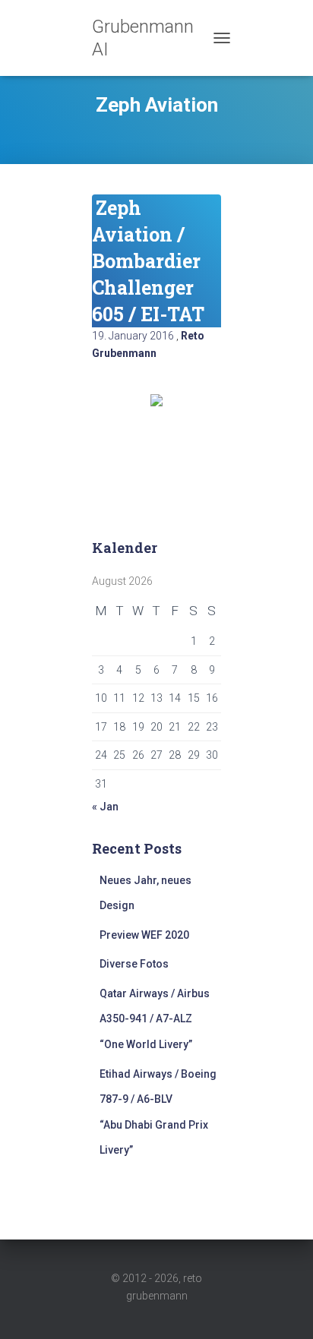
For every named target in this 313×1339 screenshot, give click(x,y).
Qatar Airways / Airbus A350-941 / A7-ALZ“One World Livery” (155, 1018)
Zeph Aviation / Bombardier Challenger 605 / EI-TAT (148, 261)
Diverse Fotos (134, 964)
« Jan (105, 807)
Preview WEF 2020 (144, 935)
